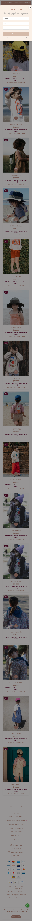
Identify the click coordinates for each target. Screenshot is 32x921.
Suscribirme (16, 34)
